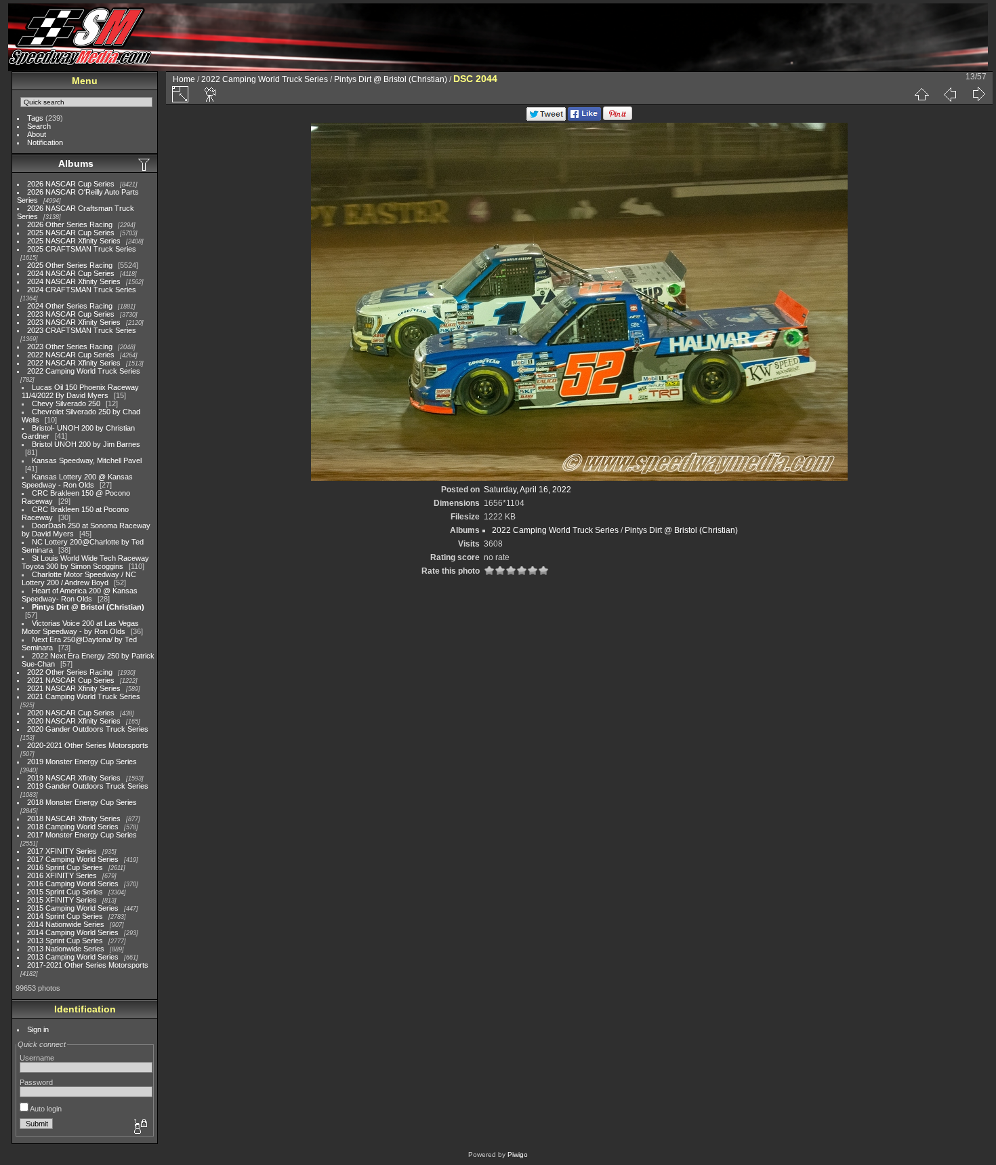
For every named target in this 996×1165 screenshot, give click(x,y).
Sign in (38, 1029)
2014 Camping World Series (73, 932)
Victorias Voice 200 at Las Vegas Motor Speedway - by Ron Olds (80, 627)
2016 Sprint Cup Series (65, 867)
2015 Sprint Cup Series (65, 892)
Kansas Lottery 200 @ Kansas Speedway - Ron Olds (77, 481)
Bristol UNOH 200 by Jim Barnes (86, 444)
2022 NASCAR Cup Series (71, 355)
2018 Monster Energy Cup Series (82, 802)
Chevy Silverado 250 (66, 403)
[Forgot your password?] (139, 1127)
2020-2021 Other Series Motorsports (87, 745)
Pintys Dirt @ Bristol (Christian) (88, 607)
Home (184, 79)
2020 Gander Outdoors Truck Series (87, 729)
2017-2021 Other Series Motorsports (87, 965)
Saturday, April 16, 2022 (527, 489)
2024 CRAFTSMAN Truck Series (81, 289)
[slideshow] (210, 94)
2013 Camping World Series (73, 957)
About (36, 134)
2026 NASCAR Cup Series (71, 184)
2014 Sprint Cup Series (65, 916)
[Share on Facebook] (584, 118)
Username (37, 1058)
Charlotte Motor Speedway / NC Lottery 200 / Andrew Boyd (79, 578)
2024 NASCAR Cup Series (71, 273)
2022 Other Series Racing (69, 672)
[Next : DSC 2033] (978, 94)
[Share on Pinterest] (617, 118)
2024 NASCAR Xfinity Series (74, 281)
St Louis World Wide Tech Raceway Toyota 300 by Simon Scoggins (85, 562)
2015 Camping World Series (73, 908)
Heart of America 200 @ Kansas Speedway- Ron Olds (80, 595)
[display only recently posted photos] (145, 164)
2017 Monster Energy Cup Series (82, 835)
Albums (76, 163)
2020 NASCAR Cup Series (71, 713)
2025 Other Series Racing (69, 265)
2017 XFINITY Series (62, 851)
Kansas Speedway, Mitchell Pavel (87, 460)
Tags (35, 118)
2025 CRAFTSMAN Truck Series (81, 249)
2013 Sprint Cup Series (65, 940)
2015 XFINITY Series (62, 900)
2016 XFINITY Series (62, 875)
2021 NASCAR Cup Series (71, 680)
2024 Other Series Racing (69, 306)
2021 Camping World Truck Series (83, 696)
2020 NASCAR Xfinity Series (74, 721)
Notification (45, 142)
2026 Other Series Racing (69, 224)
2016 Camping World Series (73, 884)
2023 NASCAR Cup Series (71, 314)
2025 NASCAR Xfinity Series (74, 241)
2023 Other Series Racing (69, 346)
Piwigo (517, 1154)
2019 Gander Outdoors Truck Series (87, 786)
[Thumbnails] (921, 94)
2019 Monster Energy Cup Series (82, 761)
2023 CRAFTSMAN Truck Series (81, 330)
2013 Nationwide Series (65, 949)
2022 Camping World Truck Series (83, 371)
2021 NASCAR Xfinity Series (74, 688)
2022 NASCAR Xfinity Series (74, 363)
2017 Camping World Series (73, 859)
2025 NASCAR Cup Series (71, 233)
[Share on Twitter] (546, 118)
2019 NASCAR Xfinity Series (74, 778)
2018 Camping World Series (73, 827)
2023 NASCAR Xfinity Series (74, 322)
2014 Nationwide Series (65, 924)
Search (39, 126)
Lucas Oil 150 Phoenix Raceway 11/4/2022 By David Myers (80, 391)
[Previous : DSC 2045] (950, 94)
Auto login (45, 1109)
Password (36, 1082)
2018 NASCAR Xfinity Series (74, 818)
